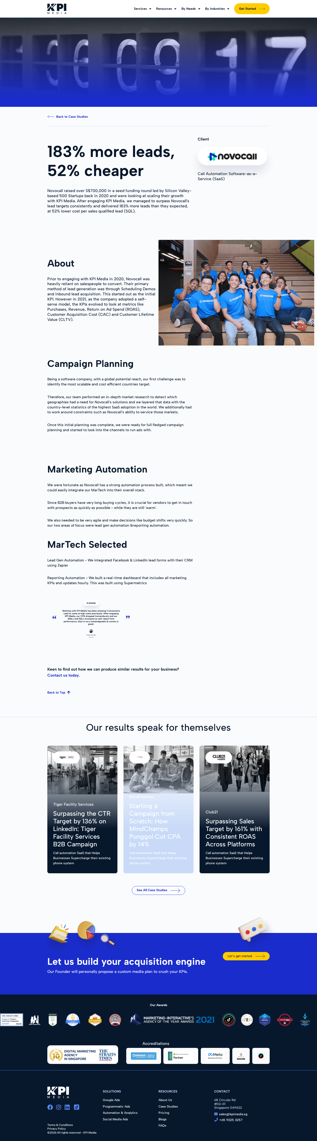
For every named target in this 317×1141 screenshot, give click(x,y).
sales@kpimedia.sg (233, 1114)
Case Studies (168, 1106)
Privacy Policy (56, 1128)
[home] (56, 8)
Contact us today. (63, 675)
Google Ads (111, 1100)
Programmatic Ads (116, 1106)
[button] (143, 9)
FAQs (162, 1125)
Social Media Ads (115, 1119)
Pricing (163, 1113)
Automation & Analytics (120, 1113)
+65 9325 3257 (231, 1120)
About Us (165, 1100)
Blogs (162, 1119)
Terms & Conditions (60, 1125)
